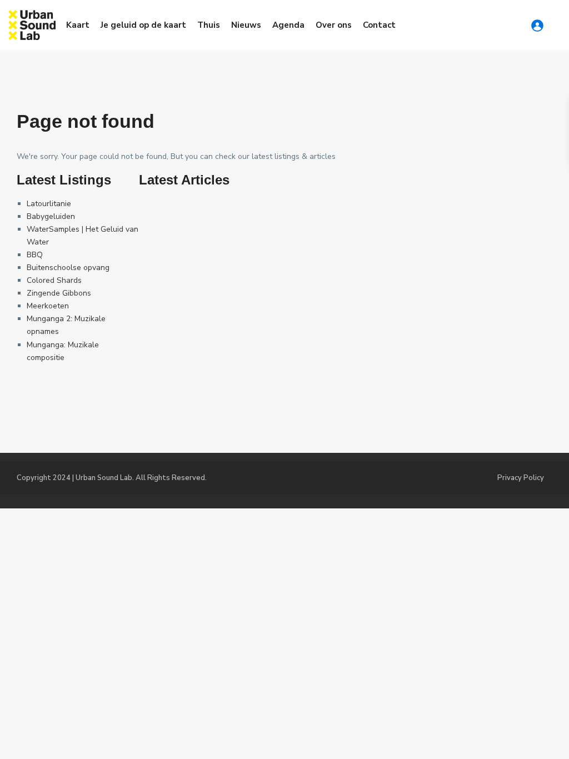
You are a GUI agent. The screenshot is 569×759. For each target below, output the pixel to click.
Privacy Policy (520, 478)
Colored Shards (54, 280)
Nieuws (246, 25)
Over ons (334, 25)
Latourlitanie (49, 203)
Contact (379, 25)
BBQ (35, 254)
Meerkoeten (48, 306)
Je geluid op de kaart (143, 25)
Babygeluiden (51, 216)
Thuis (208, 25)
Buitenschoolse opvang (68, 267)
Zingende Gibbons (59, 293)
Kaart (77, 25)
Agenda (288, 25)
